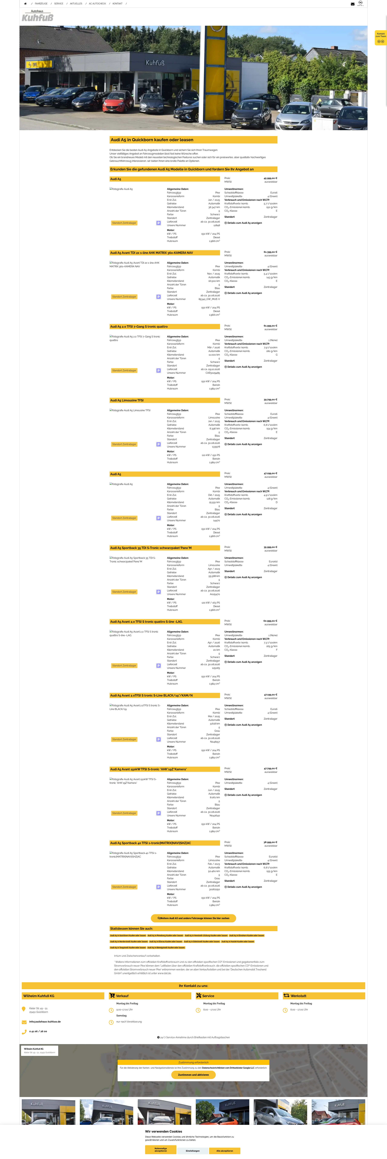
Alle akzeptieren (224, 1151)
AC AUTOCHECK (97, 3)
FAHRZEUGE (41, 3)
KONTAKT (117, 3)
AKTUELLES (76, 3)
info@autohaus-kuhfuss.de (45, 1021)
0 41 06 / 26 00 (38, 1031)
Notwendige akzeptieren (161, 1149)
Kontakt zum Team (381, 35)
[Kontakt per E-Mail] (352, 3)
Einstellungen (193, 1151)
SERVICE (58, 3)
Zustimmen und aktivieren (193, 1074)
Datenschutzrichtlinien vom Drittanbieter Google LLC (228, 1068)
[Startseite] (360, 3)
